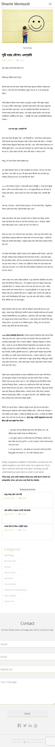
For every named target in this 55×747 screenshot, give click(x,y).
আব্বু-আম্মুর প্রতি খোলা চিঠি (13, 494)
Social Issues (9, 572)
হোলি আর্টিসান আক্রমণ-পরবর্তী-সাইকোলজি (17, 510)
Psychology (9, 555)
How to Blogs (10, 595)
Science (7, 567)
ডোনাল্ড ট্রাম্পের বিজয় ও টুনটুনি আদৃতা (16, 526)
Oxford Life (9, 601)
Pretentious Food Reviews (15, 590)
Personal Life (10, 561)
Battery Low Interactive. (34, 742)
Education (8, 578)
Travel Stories (10, 584)
